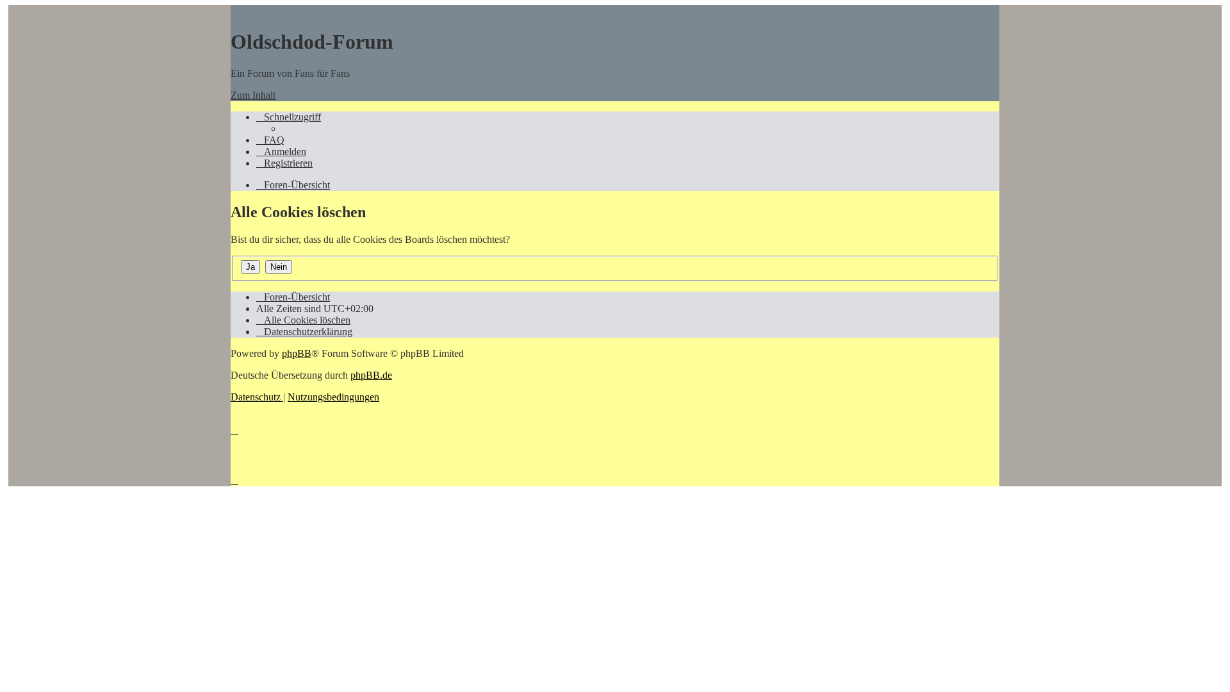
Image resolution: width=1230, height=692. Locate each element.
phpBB (296, 353)
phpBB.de (371, 375)
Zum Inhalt (253, 95)
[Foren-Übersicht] (237, 10)
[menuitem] (270, 140)
